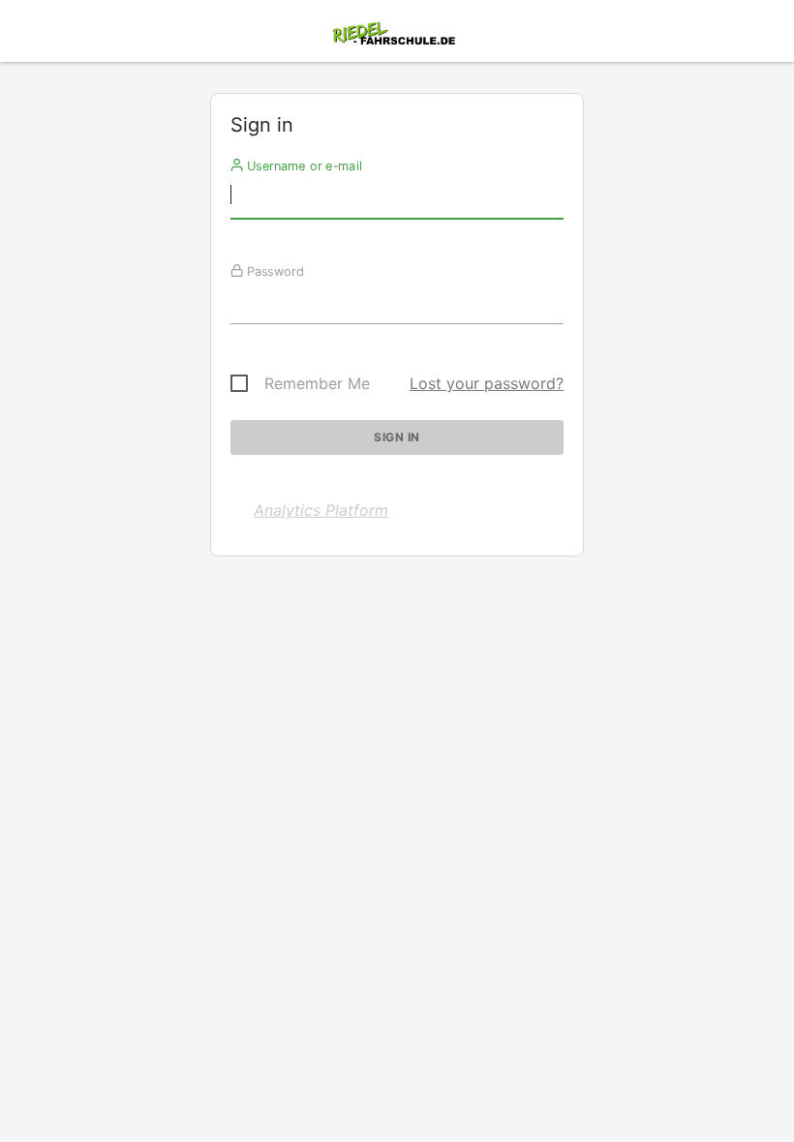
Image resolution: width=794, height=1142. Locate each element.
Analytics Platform (321, 510)
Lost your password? (487, 383)
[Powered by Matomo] (396, 36)
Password (273, 271)
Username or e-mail (302, 165)
